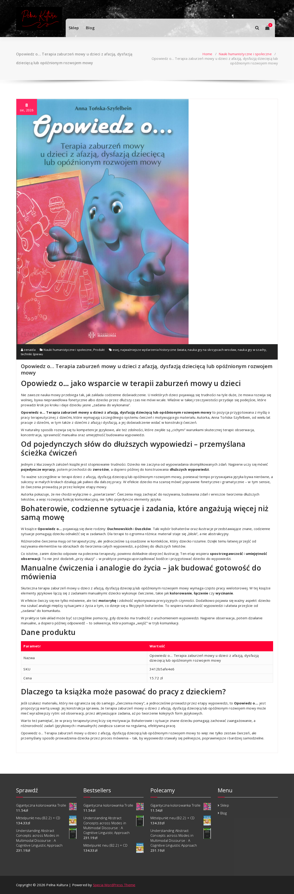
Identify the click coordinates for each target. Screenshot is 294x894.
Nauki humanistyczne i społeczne (245, 54)
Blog (90, 27)
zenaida (29, 350)
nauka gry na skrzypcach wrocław (212, 350)
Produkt (99, 350)
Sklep (74, 27)
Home (207, 54)
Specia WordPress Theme (114, 884)
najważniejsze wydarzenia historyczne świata (153, 350)
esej (116, 350)
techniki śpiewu (32, 354)
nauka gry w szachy (252, 350)
